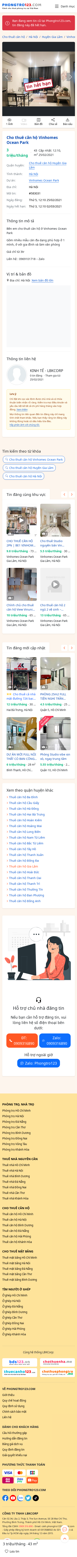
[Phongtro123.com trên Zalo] (20, 1500)
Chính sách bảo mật (14, 1411)
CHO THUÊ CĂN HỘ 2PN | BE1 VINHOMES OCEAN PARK (22, 543)
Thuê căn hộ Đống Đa (24, 861)
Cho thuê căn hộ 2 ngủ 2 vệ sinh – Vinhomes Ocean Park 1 (55, 607)
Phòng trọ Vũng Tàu (14, 1144)
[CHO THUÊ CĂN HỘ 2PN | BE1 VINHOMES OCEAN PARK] (22, 520)
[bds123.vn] (19, 1362)
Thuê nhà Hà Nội (12, 1170)
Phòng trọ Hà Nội (13, 1116)
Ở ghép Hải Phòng (13, 1329)
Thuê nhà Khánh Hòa (15, 1198)
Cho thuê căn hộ (16, 1208)
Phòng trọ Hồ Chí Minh (16, 1110)
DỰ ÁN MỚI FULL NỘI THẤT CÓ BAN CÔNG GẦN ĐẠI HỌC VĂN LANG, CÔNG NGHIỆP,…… (21, 756)
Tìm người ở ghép (16, 1289)
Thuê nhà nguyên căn (20, 1159)
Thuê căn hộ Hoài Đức (24, 872)
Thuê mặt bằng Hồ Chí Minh (19, 1257)
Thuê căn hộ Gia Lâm (23, 866)
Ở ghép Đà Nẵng (12, 1306)
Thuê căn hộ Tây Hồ (22, 849)
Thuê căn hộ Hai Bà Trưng (27, 814)
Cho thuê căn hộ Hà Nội (25, 476)
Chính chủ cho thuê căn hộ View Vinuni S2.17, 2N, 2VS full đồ (21, 607)
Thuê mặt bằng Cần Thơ (17, 1274)
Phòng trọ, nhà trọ (18, 1104)
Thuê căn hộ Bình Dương (17, 1225)
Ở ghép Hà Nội (11, 1301)
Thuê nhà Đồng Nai (14, 1187)
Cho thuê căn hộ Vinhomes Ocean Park (36, 459)
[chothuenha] (57, 1362)
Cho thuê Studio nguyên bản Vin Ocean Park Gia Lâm (54, 543)
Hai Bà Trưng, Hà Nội (19, 710)
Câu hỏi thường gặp (14, 1433)
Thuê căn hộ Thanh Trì (24, 884)
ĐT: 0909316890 (24, 1040)
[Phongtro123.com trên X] (28, 1500)
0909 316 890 (26, 1526)
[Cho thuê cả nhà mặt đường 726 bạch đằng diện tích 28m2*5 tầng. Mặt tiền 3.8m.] (22, 673)
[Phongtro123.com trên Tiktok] (36, 1500)
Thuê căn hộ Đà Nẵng (15, 1231)
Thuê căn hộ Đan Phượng (26, 895)
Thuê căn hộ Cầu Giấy (24, 803)
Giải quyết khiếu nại (14, 1455)
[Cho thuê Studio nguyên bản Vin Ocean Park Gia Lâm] (55, 520)
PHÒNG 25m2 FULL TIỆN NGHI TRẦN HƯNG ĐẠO (53, 696)
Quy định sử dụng (13, 1406)
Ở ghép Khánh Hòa (14, 1334)
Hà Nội (33, 174)
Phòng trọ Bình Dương (16, 1133)
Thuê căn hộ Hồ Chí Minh (17, 1214)
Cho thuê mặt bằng (17, 1251)
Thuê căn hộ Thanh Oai (25, 878)
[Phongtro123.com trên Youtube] (13, 1500)
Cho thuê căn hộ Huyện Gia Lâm (31, 468)
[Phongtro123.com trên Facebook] (5, 1500)
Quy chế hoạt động (14, 1400)
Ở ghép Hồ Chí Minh (14, 1295)
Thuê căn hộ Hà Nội (14, 1220)
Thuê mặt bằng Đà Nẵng (17, 1269)
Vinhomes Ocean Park (44, 180)
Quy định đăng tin (13, 1449)
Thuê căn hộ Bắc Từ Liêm (26, 843)
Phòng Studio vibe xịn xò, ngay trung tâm (55, 756)
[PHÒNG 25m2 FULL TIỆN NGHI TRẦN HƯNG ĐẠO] (55, 673)
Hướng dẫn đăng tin (14, 1438)
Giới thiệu (8, 1395)
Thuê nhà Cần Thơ (13, 1193)
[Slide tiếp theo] (68, 77)
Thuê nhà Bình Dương (16, 1176)
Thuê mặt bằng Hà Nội (16, 1263)
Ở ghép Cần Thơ (12, 1317)
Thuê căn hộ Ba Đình (23, 797)
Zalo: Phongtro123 (41, 1063)
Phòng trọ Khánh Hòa (15, 1149)
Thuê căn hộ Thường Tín (26, 889)
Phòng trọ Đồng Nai (14, 1138)
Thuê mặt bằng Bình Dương (19, 1280)
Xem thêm (22, 409)
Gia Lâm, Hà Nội (16, 561)
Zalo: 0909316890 (57, 1040)
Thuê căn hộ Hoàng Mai (25, 826)
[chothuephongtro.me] (57, 1372)
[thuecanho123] (19, 1372)
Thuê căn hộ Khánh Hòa (17, 1242)
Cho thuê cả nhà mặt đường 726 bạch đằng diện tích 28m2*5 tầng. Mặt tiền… (21, 696)
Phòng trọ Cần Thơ (13, 1127)
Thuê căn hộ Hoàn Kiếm (25, 820)
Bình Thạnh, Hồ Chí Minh (18, 770)
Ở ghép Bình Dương (14, 1312)
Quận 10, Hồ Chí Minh (54, 770)
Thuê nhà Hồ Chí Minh (16, 1165)
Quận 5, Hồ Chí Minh (53, 710)
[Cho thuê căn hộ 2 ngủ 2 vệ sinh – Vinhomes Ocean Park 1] (55, 584)
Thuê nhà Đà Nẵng (13, 1182)
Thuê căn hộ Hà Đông (24, 809)
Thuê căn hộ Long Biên (25, 832)
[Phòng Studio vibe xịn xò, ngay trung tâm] (55, 733)
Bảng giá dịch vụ (12, 1444)
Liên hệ (6, 1417)
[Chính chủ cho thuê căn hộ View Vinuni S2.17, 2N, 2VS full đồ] (22, 584)
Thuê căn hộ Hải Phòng (16, 1236)
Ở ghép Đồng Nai (13, 1323)
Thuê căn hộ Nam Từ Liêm (27, 837)
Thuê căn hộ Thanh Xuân (26, 855)
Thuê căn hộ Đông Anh (25, 901)
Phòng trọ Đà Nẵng (14, 1122)
